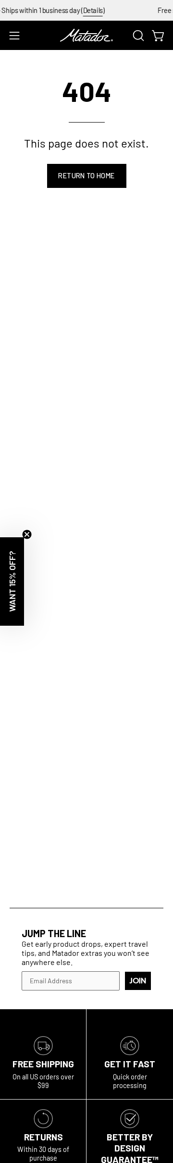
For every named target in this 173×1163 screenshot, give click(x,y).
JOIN (138, 981)
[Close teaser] (27, 534)
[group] (86, 10)
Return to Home (86, 176)
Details (89, 10)
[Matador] (86, 35)
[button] (137, 35)
